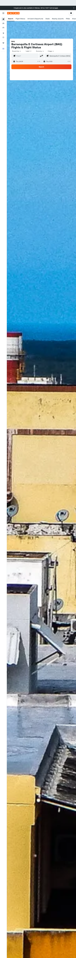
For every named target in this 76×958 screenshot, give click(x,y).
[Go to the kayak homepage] (13, 13)
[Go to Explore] (3, 33)
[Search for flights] (3, 19)
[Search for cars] (3, 28)
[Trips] (3, 43)
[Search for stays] (3, 23)
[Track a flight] (3, 37)
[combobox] (40, 51)
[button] (74, 8)
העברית (55, 8)
